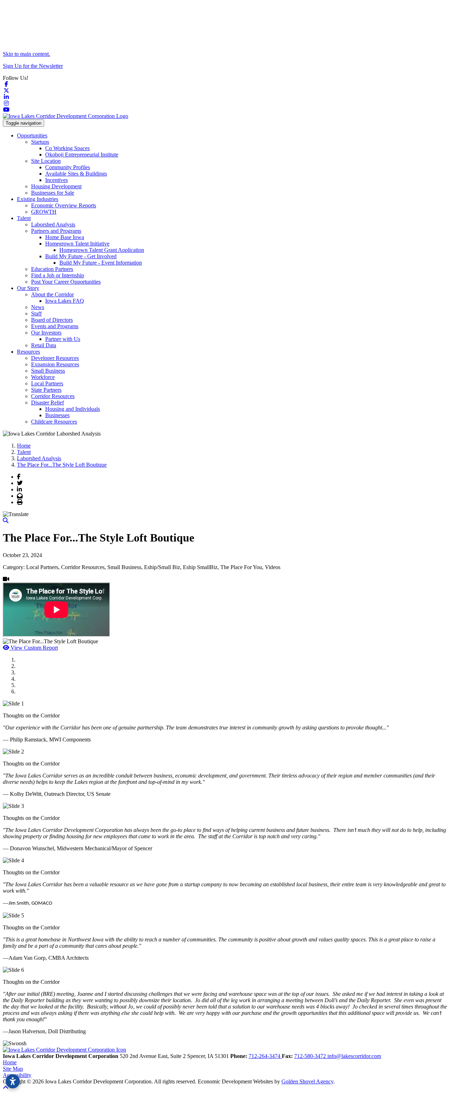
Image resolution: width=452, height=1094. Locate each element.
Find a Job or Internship (57, 275)
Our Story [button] (28, 288)
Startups (40, 142)
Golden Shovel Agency (307, 1081)
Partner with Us (62, 339)
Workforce (43, 377)
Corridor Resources (53, 396)
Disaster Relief (47, 403)
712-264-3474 (265, 1056)
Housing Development (56, 186)
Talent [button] (24, 218)
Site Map (13, 1069)
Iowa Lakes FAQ (64, 301)
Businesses (57, 415)
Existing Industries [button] (37, 199)
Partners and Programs (56, 231)
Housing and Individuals (72, 409)
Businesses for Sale (52, 193)
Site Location (46, 161)
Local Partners (47, 383)
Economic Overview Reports (63, 205)
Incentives (56, 180)
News (37, 307)
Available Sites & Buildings (76, 174)
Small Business (48, 371)
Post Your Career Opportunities (66, 282)
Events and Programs (54, 326)
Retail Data (43, 345)
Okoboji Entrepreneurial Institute (81, 155)
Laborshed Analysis (53, 224)
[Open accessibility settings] (13, 1081)
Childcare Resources (54, 422)
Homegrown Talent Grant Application (101, 250)
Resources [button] (28, 352)
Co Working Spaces (67, 148)
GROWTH (43, 212)
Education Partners (52, 269)
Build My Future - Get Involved (81, 256)
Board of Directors (52, 320)
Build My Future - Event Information (100, 263)
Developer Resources (55, 358)
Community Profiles (67, 167)
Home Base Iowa (64, 237)
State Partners (46, 390)
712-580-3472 (310, 1056)
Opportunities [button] (32, 135)
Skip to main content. (26, 54)
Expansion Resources (55, 364)
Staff (36, 314)
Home (10, 1062)
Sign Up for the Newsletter (33, 66)
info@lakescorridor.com (354, 1056)
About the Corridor (52, 294)
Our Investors (46, 333)
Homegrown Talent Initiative (77, 244)
